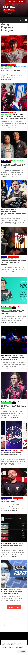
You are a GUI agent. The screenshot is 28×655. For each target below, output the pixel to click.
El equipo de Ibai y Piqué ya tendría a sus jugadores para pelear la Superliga (13, 165)
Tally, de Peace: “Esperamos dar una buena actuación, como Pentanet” (12, 311)
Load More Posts (14, 607)
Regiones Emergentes (20, 66)
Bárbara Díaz (4, 464)
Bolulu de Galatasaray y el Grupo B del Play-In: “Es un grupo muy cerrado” (13, 262)
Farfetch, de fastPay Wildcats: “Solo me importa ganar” (12, 592)
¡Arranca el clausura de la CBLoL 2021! (12, 546)
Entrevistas (4, 256)
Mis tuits (3, 625)
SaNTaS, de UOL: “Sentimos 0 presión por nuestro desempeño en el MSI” (13, 406)
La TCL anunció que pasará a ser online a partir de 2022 (12, 358)
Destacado (4, 64)
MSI (13, 66)
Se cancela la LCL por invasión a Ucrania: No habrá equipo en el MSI (13, 117)
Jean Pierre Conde (5, 368)
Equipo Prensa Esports (6, 127)
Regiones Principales (6, 68)
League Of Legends (12, 64)
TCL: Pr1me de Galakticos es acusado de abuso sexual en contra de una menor (11, 454)
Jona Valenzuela (4, 223)
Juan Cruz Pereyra (5, 273)
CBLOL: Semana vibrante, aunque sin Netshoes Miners (13, 501)
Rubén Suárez (4, 79)
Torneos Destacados (6, 162)
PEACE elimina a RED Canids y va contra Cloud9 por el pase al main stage (13, 213)
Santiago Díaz (4, 176)
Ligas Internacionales (7, 66)
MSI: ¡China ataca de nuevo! (11, 70)
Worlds (14, 209)
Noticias (9, 160)
